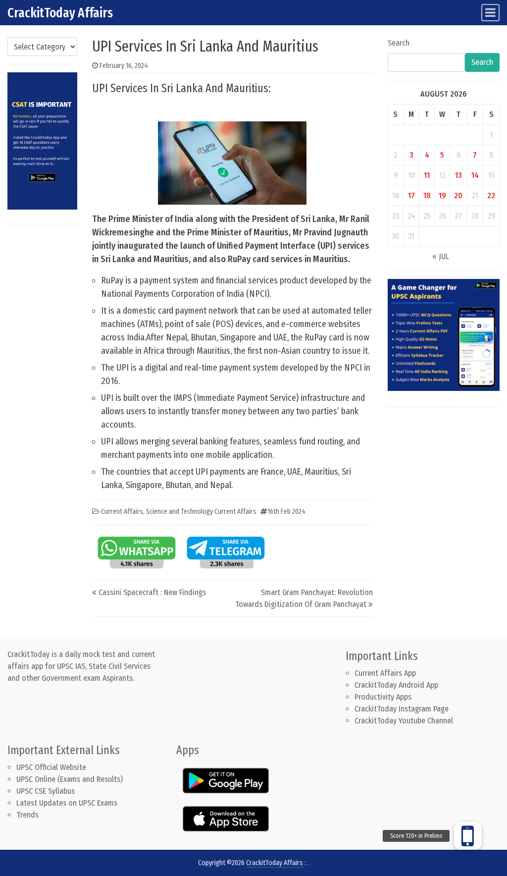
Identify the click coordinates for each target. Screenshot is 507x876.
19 (442, 195)
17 (411, 195)
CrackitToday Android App (396, 685)
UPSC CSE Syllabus (46, 791)
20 (458, 195)
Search (398, 43)
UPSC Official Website (51, 767)
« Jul (440, 256)
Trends (27, 815)
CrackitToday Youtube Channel (404, 720)
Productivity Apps (383, 697)
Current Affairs (122, 511)
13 (458, 175)
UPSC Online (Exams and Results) (69, 779)
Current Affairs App (385, 673)
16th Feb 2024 (286, 511)
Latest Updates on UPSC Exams (66, 803)
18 (427, 195)
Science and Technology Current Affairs (201, 511)
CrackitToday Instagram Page (402, 708)
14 (475, 175)
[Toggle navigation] (490, 12)
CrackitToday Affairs (60, 12)
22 (491, 195)
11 (427, 175)
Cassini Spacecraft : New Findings (152, 592)
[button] (468, 836)
